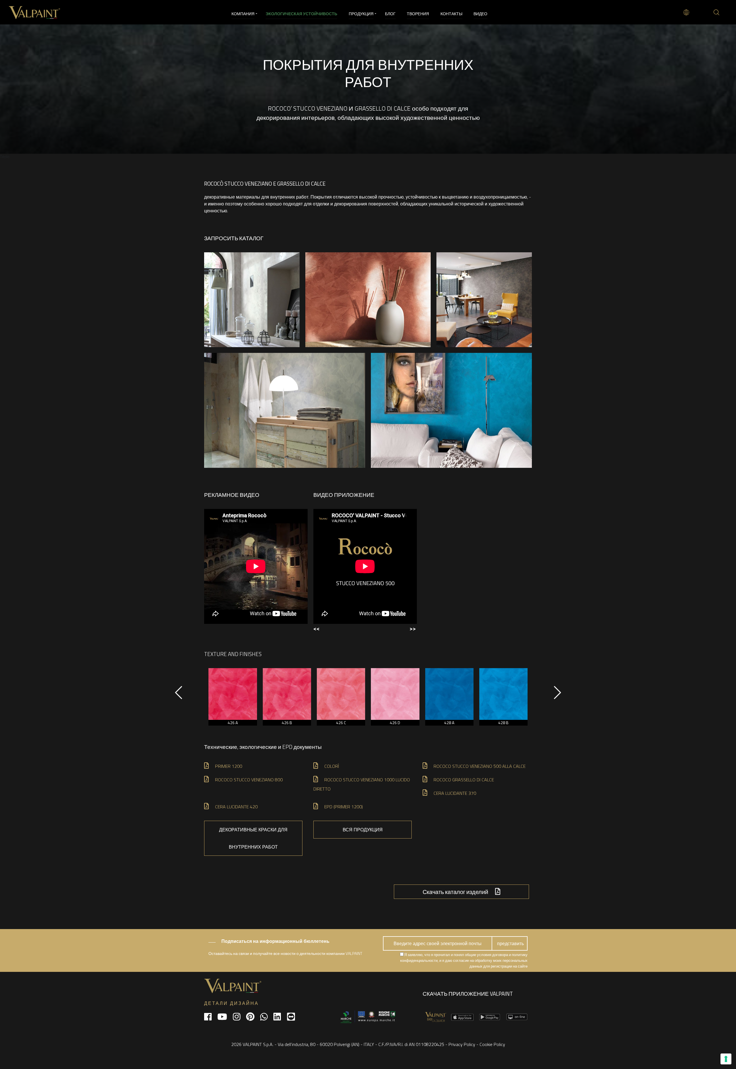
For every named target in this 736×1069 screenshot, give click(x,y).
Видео (480, 14)
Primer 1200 (228, 766)
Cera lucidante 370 (455, 793)
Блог (390, 14)
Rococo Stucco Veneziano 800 (249, 779)
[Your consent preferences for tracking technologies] (725, 1058)
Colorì (331, 766)
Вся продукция (363, 829)
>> (412, 628)
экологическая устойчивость (301, 14)
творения (418, 14)
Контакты (451, 14)
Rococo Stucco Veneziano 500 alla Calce (480, 766)
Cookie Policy (492, 1044)
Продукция (361, 14)
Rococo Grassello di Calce (464, 779)
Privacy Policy (461, 1044)
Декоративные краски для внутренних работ (253, 838)
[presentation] (178, 695)
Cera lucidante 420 (237, 806)
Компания (242, 14)
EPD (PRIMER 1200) (343, 806)
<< (316, 628)
